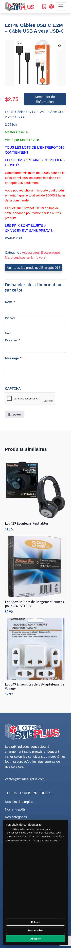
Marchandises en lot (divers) (26, 257)
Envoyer (14, 414)
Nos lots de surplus (19, 802)
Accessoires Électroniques (41, 252)
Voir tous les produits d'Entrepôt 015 (33, 267)
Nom (8, 333)
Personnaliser (35, 930)
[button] (60, 46)
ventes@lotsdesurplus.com (25, 779)
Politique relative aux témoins (46, 840)
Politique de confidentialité (18, 840)
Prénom (10, 317)
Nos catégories (16, 817)
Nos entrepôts (15, 809)
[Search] (44, 6)
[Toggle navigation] (61, 6)
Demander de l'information (45, 99)
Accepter (35, 938)
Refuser (35, 922)
